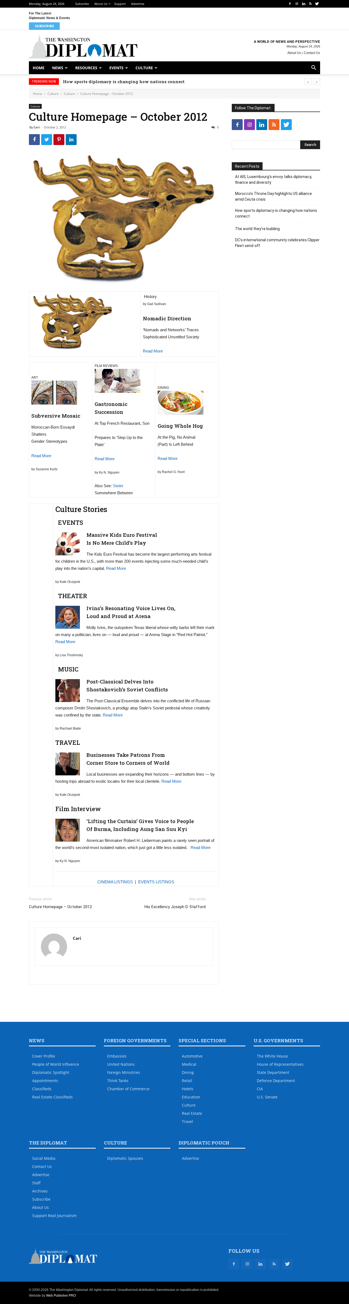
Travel (187, 1121)
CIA (260, 1088)
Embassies (117, 1056)
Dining (188, 1072)
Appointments (45, 1080)
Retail (187, 1080)
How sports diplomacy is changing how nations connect (134, 81)
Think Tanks (117, 1080)
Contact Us (312, 53)
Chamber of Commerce (128, 1088)
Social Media (43, 1158)
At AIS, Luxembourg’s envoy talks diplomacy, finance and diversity (273, 179)
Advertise (137, 4)
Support (120, 4)
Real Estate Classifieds (52, 1097)
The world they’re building (257, 229)
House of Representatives (280, 1064)
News (57, 67)
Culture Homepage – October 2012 (60, 906)
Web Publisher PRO (61, 1295)
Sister (118, 485)
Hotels (187, 1088)
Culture (144, 67)
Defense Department (276, 1080)
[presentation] (308, 81)
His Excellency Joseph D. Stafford (175, 906)
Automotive (192, 1056)
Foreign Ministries (123, 1072)
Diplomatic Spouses (125, 1158)
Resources (86, 67)
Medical (189, 1064)
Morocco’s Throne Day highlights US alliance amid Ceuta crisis (273, 196)
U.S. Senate (267, 1097)
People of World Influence (55, 1064)
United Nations (121, 1064)
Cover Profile (43, 1056)
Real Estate (192, 1113)
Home (38, 67)
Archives (40, 1191)
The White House (272, 1056)
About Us (100, 4)
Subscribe (82, 4)
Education (191, 1097)
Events (116, 67)
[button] (313, 68)
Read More (153, 351)
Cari (37, 127)
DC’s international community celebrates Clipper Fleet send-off (277, 243)
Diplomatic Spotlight (50, 1072)
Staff (36, 1182)
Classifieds (42, 1088)
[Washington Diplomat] (83, 46)
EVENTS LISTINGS (156, 882)
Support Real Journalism (54, 1215)
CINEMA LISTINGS (115, 882)
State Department (273, 1072)
